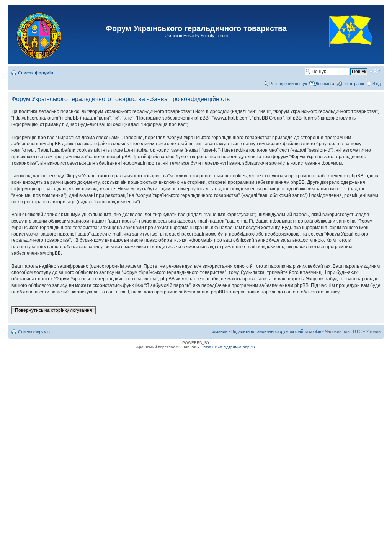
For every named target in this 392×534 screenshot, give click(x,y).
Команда (219, 331)
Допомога (324, 83)
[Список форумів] (39, 34)
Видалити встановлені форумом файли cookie (276, 331)
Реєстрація (353, 83)
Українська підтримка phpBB (229, 347)
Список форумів (35, 72)
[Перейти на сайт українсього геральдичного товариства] (351, 53)
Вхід (376, 83)
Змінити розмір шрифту (375, 71)
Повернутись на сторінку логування (53, 310)
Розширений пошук (288, 83)
